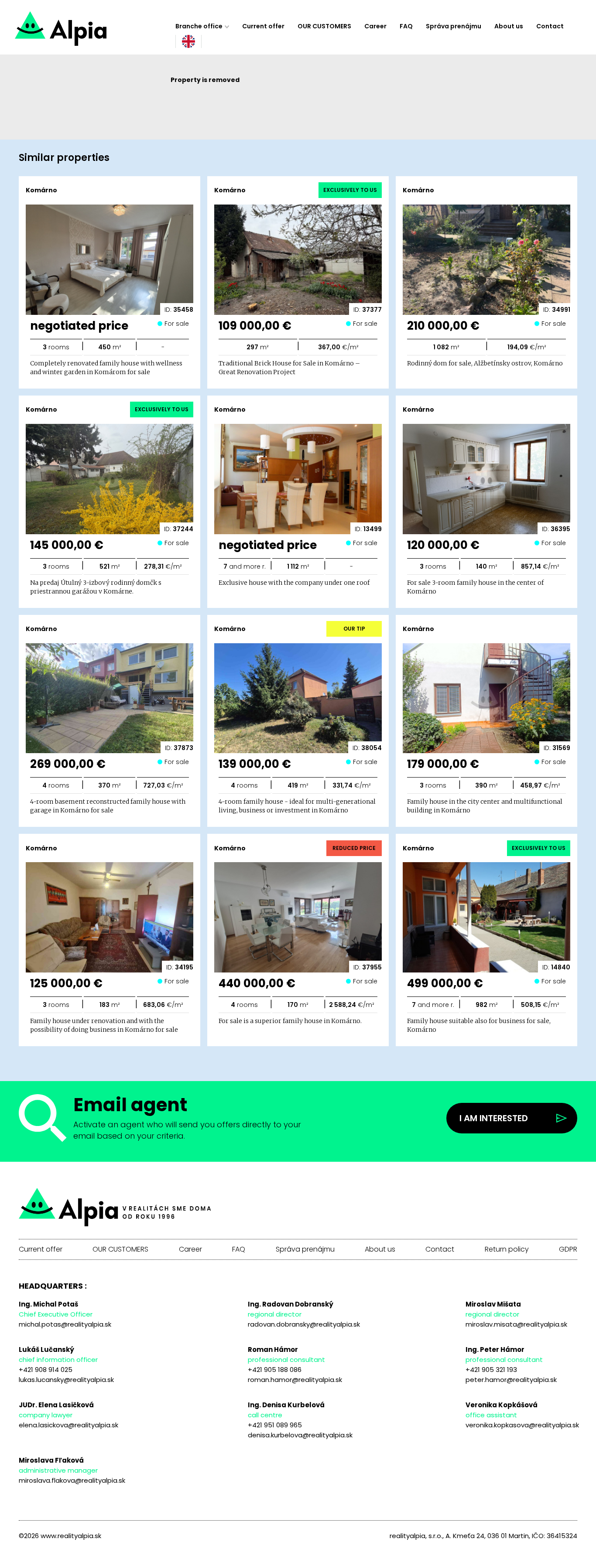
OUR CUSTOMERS (324, 26)
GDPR (568, 1249)
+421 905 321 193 (491, 1369)
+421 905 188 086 (274, 1369)
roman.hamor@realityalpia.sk (295, 1379)
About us (508, 26)
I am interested (493, 1118)
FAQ (406, 26)
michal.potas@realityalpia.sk (65, 1324)
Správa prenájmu (453, 26)
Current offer (263, 26)
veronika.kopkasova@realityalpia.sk (522, 1425)
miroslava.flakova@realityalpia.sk (72, 1480)
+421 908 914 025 (45, 1369)
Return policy (507, 1249)
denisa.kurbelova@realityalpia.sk (300, 1435)
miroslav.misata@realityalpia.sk (516, 1324)
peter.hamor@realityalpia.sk (511, 1379)
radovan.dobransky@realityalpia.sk (304, 1324)
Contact (550, 26)
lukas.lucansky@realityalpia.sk (66, 1379)
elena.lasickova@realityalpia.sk (68, 1425)
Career (375, 26)
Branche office (199, 26)
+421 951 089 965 (275, 1425)
